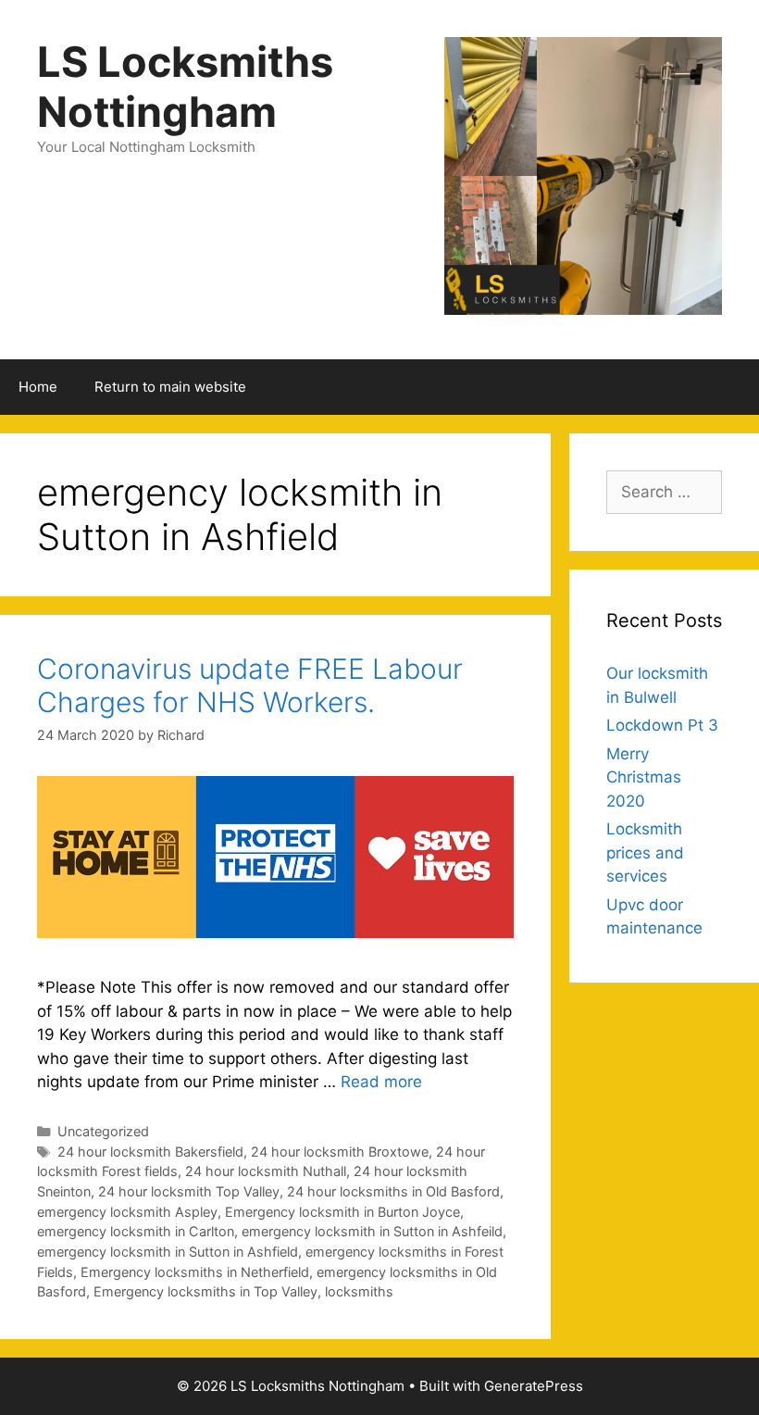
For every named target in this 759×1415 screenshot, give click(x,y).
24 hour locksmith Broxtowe (340, 1151)
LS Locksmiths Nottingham (185, 86)
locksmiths (359, 1291)
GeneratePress (533, 1386)
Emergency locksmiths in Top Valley (205, 1291)
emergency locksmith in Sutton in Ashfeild (372, 1231)
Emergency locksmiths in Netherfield (195, 1272)
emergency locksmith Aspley (127, 1212)
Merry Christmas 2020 (643, 777)
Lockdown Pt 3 (662, 725)
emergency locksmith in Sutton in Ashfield (167, 1251)
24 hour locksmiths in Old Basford (393, 1191)
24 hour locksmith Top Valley (189, 1191)
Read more (381, 1081)
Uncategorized (103, 1131)
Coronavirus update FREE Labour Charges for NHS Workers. (250, 685)
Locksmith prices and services (645, 852)
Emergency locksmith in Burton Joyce (342, 1212)
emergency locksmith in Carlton (135, 1231)
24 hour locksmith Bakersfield (150, 1151)
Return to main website (170, 386)
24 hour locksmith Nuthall (265, 1171)
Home (38, 386)
